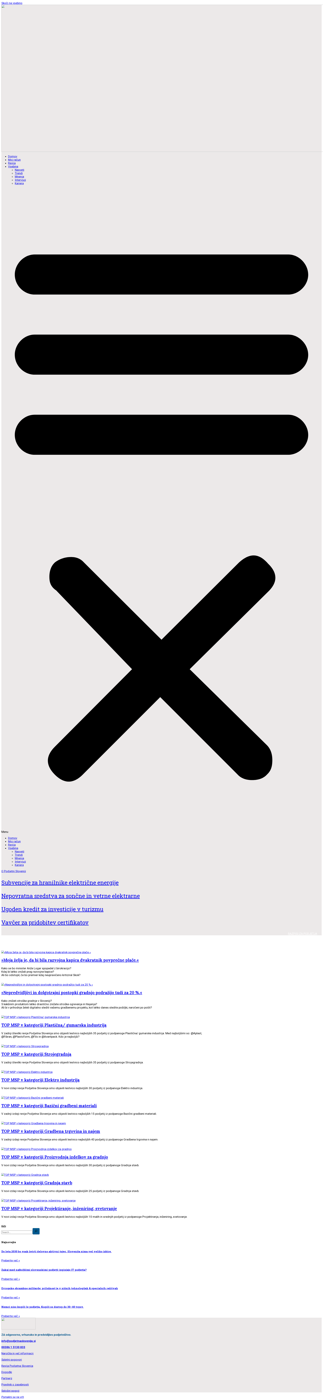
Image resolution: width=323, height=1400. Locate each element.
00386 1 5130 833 (13, 1347)
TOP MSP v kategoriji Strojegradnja (36, 1054)
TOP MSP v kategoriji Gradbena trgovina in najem (50, 1131)
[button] (161, 510)
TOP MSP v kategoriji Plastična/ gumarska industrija (53, 1025)
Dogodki (6, 1372)
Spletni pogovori (11, 1359)
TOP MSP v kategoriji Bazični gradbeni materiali (49, 1105)
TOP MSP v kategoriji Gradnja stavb (36, 1182)
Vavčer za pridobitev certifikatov (45, 922)
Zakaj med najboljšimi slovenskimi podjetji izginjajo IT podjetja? (44, 1269)
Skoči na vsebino (11, 3)
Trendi (19, 173)
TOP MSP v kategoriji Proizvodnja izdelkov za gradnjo (54, 1157)
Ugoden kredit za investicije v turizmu (52, 909)
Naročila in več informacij (17, 1353)
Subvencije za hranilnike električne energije (60, 882)
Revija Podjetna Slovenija (17, 1366)
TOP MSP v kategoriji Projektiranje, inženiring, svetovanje (59, 1208)
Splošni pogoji (10, 1390)
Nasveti (19, 170)
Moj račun (14, 159)
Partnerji (6, 1378)
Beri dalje (7, 981)
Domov (12, 156)
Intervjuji (20, 180)
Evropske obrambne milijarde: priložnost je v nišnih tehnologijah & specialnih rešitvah (59, 1288)
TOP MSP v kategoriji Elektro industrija (40, 1080)
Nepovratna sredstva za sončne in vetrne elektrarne (70, 895)
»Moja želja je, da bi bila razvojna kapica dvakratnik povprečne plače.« (70, 960)
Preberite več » (10, 1260)
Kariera (19, 183)
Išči (3, 1226)
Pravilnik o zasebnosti (15, 1384)
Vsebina (13, 166)
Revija (12, 163)
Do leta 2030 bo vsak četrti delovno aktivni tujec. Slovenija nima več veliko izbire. (56, 1251)
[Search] (36, 1231)
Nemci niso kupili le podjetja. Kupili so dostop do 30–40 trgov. (42, 1306)
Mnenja (19, 176)
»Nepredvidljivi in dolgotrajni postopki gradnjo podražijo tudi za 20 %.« (71, 992)
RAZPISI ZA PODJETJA (302, 933)
